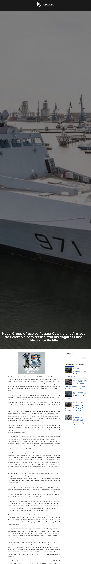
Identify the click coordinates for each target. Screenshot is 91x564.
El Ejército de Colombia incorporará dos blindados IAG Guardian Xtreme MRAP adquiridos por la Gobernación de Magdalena (75, 407)
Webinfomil (37, 344)
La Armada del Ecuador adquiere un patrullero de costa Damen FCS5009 (75, 395)
